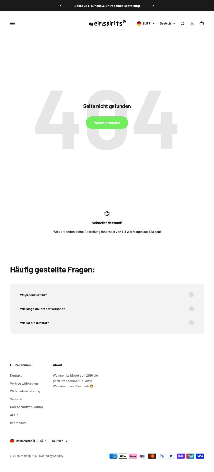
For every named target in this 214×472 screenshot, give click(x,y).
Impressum (18, 423)
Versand (16, 399)
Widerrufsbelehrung (25, 391)
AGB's (14, 415)
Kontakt (16, 375)
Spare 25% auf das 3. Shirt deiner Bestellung (107, 6)
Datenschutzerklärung (26, 407)
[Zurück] (60, 5)
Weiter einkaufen (107, 122)
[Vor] (153, 5)
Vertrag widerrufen (24, 383)
